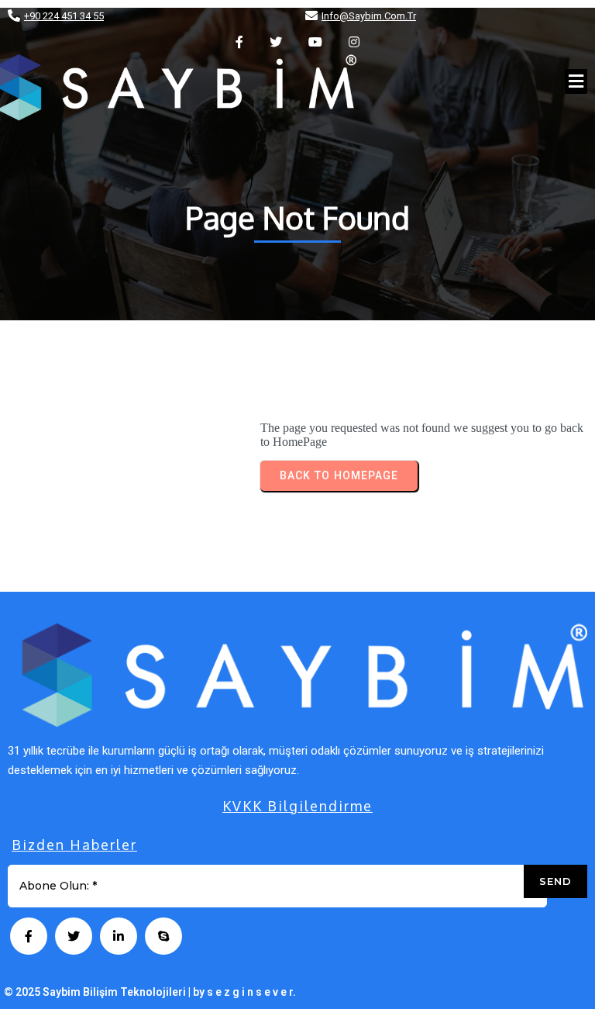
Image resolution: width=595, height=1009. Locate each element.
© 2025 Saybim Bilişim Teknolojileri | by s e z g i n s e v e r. (150, 992)
